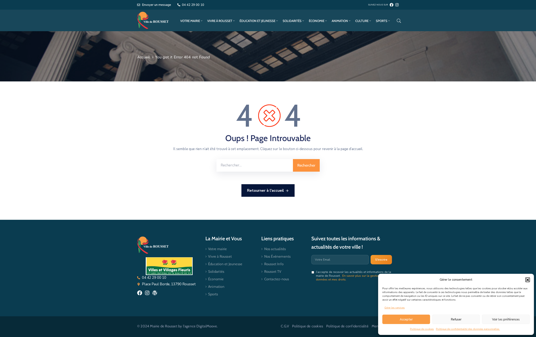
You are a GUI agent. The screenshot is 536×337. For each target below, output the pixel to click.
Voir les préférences (506, 319)
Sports (381, 21)
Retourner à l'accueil (265, 190)
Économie (316, 21)
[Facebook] (391, 5)
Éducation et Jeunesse (257, 21)
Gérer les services (394, 307)
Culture (361, 21)
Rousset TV (272, 271)
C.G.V (285, 326)
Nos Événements (277, 256)
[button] (528, 280)
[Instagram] (397, 5)
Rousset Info (273, 264)
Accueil (143, 57)
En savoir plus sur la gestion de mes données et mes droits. (353, 278)
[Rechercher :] (254, 165)
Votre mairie (190, 21)
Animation (340, 21)
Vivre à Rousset (219, 21)
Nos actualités (275, 249)
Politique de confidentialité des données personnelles (468, 329)
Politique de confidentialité (347, 326)
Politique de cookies (422, 329)
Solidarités (292, 21)
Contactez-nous (276, 279)
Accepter (406, 319)
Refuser (456, 319)
